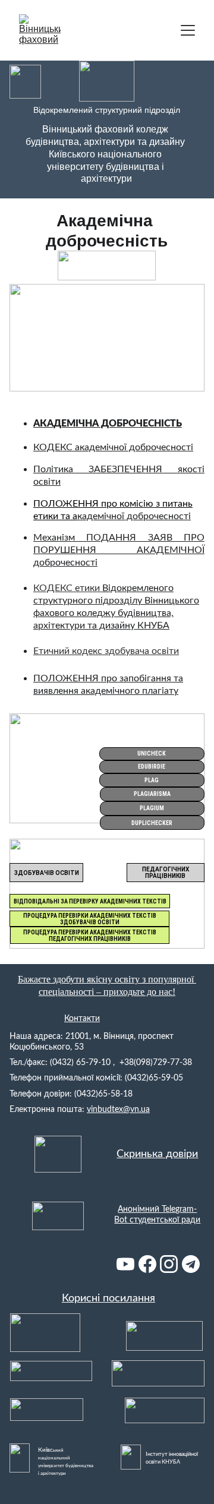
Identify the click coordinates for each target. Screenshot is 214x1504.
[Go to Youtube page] (125, 1264)
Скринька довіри (157, 1154)
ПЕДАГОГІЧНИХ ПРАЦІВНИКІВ (165, 872)
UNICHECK (151, 753)
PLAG (151, 780)
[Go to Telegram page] (191, 1264)
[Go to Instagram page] (169, 1264)
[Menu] (188, 30)
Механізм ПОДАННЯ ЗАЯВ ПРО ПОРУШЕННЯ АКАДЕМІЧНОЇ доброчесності (118, 550)
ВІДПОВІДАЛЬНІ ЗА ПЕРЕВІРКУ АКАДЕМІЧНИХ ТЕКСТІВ (90, 901)
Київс (45, 1450)
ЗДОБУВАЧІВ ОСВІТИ (46, 873)
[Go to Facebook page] (147, 1264)
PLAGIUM (152, 808)
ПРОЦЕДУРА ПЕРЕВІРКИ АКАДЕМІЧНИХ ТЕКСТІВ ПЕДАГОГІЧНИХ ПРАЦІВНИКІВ (89, 935)
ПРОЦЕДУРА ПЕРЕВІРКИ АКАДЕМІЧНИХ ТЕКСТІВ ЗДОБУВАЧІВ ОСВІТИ (89, 918)
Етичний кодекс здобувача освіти (106, 651)
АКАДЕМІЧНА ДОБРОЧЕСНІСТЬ (107, 423)
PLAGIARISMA (152, 794)
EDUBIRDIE (151, 766)
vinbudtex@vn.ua (118, 1109)
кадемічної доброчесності (134, 516)
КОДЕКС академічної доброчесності (113, 447)
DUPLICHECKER (151, 823)
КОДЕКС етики (67, 588)
